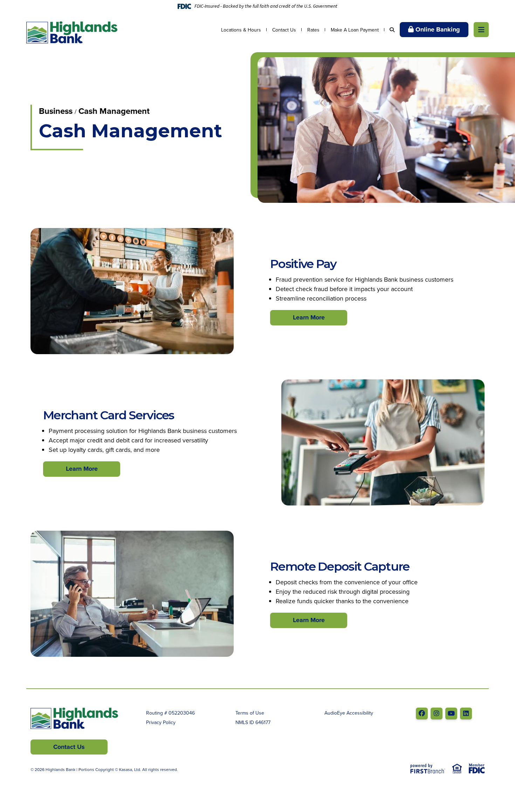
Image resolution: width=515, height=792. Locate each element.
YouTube (451, 713)
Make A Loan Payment (355, 29)
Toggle (481, 29)
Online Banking (438, 29)
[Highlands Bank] (71, 31)
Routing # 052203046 (170, 712)
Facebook (422, 713)
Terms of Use (249, 712)
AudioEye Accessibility (348, 712)
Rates (313, 29)
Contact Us (284, 29)
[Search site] (392, 29)
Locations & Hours (241, 29)
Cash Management (114, 111)
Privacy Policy (161, 722)
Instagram (436, 713)
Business (56, 111)
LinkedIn (466, 713)
